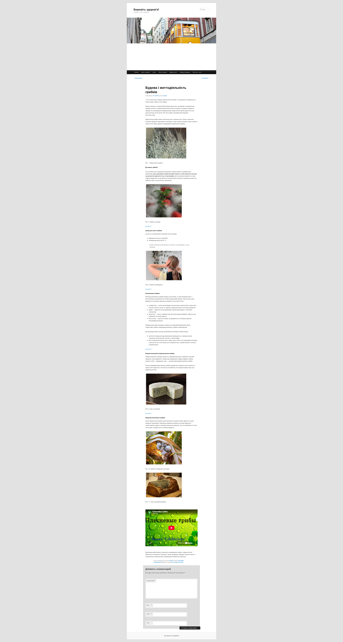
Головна (136, 72)
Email (149, 613)
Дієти (154, 72)
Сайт (148, 623)
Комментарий (151, 580)
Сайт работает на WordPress (171, 636)
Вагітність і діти (197, 72)
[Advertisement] (171, 56)
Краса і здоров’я (145, 72)
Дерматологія (173, 72)
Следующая (205, 78)
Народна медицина (185, 72)
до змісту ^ (148, 226)
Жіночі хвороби (163, 72)
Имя (149, 605)
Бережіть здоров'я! (146, 9)
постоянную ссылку (177, 562)
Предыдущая (138, 78)
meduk (165, 95)
